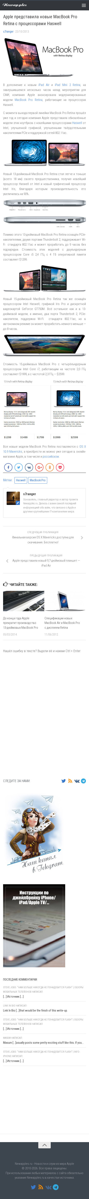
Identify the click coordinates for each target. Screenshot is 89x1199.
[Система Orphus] (28, 1123)
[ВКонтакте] (76, 780)
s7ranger (8, 31)
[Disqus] (44, 715)
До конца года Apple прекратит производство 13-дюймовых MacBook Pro (20, 623)
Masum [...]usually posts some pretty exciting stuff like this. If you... (43, 1043)
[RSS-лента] (70, 780)
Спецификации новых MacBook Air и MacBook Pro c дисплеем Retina (62, 623)
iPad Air (43, 85)
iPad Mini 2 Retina (67, 85)
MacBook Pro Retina (28, 100)
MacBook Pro (38, 480)
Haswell (77, 123)
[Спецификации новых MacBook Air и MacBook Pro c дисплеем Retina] (65, 601)
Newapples (15, 5)
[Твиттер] (63, 780)
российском (51, 456)
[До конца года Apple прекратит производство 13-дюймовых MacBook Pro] (23, 601)
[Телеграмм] (83, 780)
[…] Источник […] (13, 996)
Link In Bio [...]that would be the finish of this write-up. (35, 1010)
